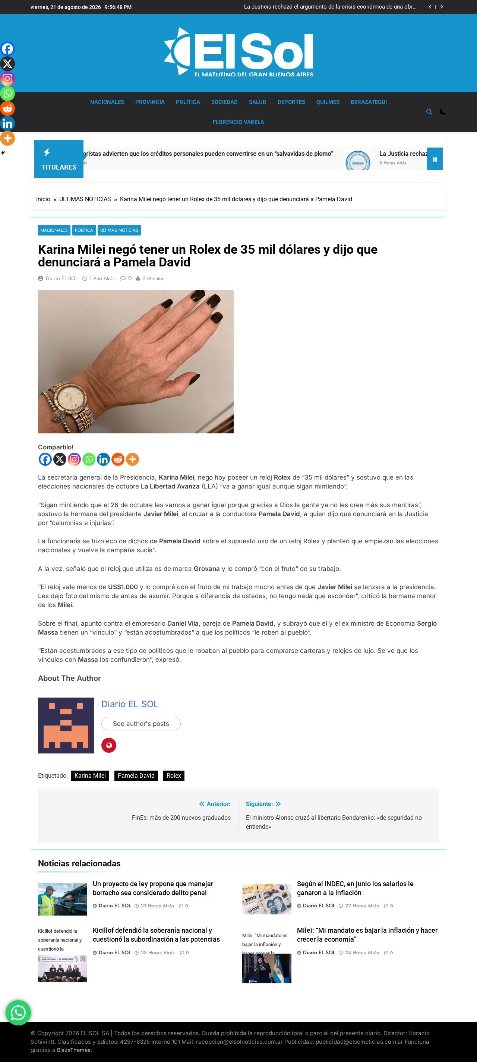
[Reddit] (117, 459)
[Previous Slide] (430, 7)
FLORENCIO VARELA (238, 122)
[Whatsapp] (88, 459)
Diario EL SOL (62, 278)
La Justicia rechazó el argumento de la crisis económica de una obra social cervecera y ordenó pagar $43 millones (330, 7)
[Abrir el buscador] (429, 112)
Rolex (174, 775)
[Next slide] (441, 7)
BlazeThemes (74, 1050)
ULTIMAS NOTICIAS (119, 230)
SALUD (257, 102)
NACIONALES (107, 102)
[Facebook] (45, 459)
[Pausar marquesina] (435, 159)
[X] (59, 459)
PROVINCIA (150, 102)
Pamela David (136, 775)
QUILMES (327, 102)
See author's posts (141, 723)
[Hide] (3, 153)
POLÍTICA (188, 102)
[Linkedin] (103, 459)
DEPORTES (291, 102)
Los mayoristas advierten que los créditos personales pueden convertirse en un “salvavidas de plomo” (168, 153)
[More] (132, 459)
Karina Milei (90, 775)
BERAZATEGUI (369, 102)
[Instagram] (74, 459)
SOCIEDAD (224, 102)
